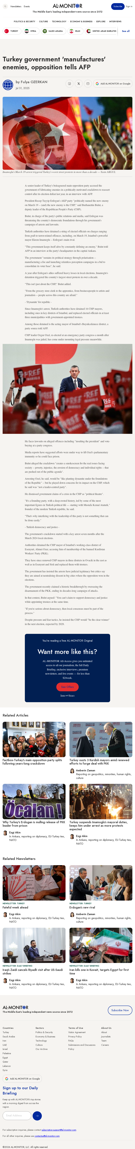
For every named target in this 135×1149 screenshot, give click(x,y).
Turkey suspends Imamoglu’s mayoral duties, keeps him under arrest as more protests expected (98, 825)
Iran (4, 1040)
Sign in (129, 6)
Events (27, 6)
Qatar (5, 1061)
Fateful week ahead (15, 907)
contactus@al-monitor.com (47, 1136)
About (104, 1032)
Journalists (105, 1036)
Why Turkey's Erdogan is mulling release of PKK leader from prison (34, 824)
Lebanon (7, 1066)
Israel (5, 1049)
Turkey (6, 1032)
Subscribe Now (120, 1010)
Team (104, 1040)
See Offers (67, 687)
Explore (100, 22)
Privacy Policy (75, 1036)
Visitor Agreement (76, 1032)
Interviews (115, 22)
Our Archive (41, 1049)
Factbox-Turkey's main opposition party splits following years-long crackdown (32, 762)
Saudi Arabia (9, 1036)
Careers (105, 1045)
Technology (59, 22)
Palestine (7, 1053)
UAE (5, 1045)
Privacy (72, 695)
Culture (43, 22)
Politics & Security (24, 22)
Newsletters (16, 6)
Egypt (5, 1057)
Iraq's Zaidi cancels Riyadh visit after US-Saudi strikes (33, 972)
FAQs (71, 1040)
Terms (62, 695)
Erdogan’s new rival (82, 907)
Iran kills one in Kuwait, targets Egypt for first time (99, 972)
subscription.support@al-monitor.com (59, 1130)
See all (126, 31)
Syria (5, 1070)
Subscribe (118, 6)
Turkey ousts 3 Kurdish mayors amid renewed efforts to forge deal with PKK (99, 762)
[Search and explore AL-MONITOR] (5, 6)
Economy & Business (81, 22)
